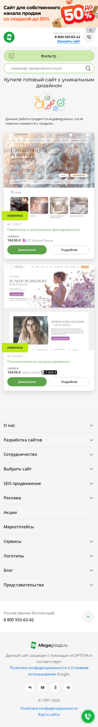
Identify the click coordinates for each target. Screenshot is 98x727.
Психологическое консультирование (38, 361)
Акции (10, 512)
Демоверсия (27, 250)
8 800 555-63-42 (67, 37)
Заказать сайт (68, 41)
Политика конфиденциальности (49, 708)
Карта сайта (49, 714)
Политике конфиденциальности (38, 667)
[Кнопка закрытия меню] (94, 3)
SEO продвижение (22, 483)
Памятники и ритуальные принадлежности (43, 229)
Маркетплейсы (19, 526)
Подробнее (69, 250)
